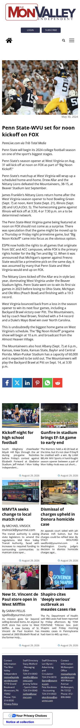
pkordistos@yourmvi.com (49, 699)
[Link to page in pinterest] (37, 382)
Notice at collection (20, 722)
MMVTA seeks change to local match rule (16, 514)
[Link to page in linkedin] (27, 382)
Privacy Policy (11, 703)
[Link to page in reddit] (57, 382)
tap (71, 40)
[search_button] (63, 40)
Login (30, 30)
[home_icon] (9, 40)
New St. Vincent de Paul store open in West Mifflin (20, 599)
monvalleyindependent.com (11, 679)
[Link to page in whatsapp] (47, 382)
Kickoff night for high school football (17, 437)
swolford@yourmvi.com (30, 679)
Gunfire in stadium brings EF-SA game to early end (59, 437)
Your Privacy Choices (31, 715)
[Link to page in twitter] (17, 382)
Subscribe (51, 30)
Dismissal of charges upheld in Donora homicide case (58, 517)
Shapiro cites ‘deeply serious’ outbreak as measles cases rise (58, 602)
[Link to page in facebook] (7, 382)
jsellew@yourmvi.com (30, 695)
